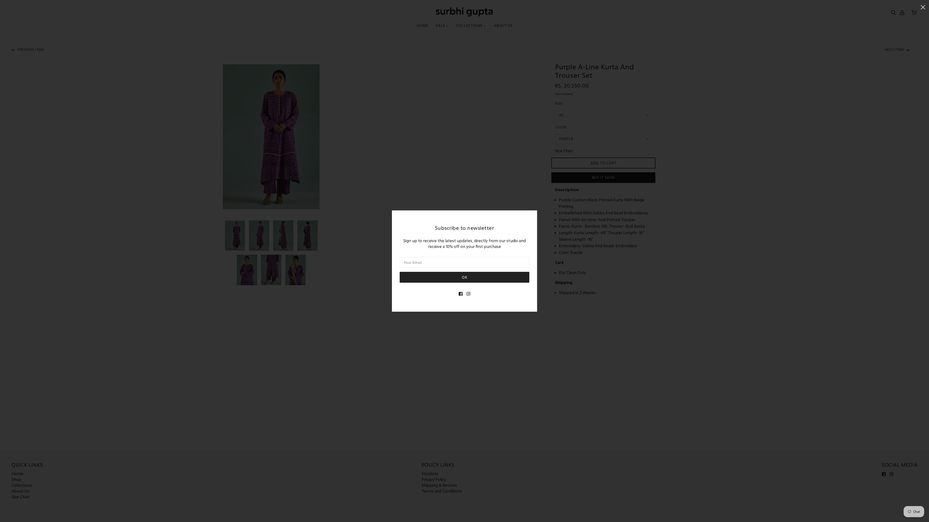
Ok (464, 277)
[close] (923, 6)
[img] (460, 293)
